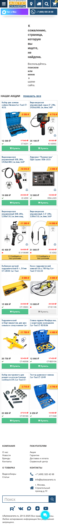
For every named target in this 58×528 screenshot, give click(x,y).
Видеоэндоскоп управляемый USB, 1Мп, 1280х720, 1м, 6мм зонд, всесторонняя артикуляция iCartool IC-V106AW (14, 216)
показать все (32, 96)
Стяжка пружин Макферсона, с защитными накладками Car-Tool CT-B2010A (43, 323)
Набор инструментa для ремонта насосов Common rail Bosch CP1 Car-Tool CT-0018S (14, 378)
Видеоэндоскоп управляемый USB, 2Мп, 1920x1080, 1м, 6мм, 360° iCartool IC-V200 (13, 161)
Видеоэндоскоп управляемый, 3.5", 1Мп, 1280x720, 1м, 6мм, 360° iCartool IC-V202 (41, 215)
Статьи (5, 476)
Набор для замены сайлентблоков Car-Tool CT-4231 (14, 105)
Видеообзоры (9, 473)
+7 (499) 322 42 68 (44, 474)
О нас (5, 452)
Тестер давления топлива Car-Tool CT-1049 (42, 376)
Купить (16, 148)
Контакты (7, 461)
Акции (33, 452)
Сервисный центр (39, 461)
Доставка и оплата (39, 458)
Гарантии (34, 455)
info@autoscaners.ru (45, 479)
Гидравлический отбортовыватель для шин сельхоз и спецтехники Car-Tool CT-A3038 (15, 324)
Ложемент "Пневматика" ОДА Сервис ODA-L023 (41, 158)
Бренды (6, 458)
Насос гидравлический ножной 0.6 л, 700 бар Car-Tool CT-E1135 (42, 268)
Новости (6, 455)
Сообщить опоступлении (15, 257)
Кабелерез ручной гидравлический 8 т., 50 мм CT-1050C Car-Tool (14, 268)
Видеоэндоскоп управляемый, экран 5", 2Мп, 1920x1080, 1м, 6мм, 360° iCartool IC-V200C (43, 106)
